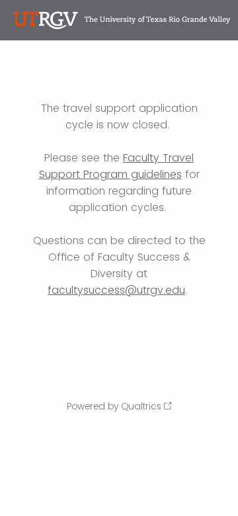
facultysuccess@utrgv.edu (116, 290)
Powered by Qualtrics (114, 406)
